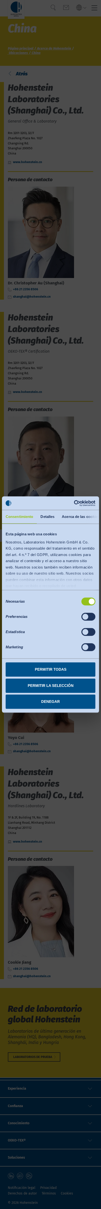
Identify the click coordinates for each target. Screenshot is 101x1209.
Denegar (50, 701)
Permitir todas (50, 669)
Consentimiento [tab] (19, 516)
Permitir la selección (51, 685)
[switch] (88, 617)
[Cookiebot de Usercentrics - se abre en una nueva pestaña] (73, 503)
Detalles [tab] (47, 516)
